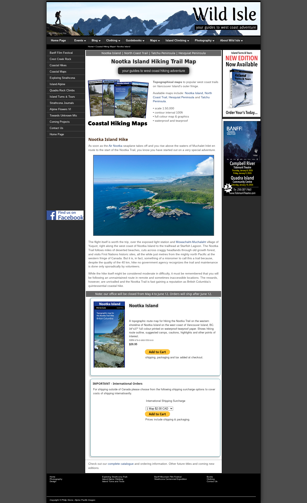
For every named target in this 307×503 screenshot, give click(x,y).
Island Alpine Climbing (112, 479)
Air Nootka (115, 145)
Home (52, 477)
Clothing (211, 479)
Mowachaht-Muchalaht (191, 242)
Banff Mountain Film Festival (167, 477)
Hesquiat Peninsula (192, 53)
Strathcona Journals (62, 103)
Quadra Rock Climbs (62, 90)
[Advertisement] (66, 192)
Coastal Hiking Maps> (105, 46)
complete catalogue (121, 463)
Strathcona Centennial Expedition (170, 479)
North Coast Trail (136, 53)
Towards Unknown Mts (63, 115)
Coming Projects (60, 121)
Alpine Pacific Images (85, 500)
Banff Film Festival (61, 52)
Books (210, 477)
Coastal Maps (58, 71)
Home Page (57, 134)
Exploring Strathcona (62, 77)
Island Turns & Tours (62, 96)
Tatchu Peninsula (163, 53)
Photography (56, 479)
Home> (91, 46)
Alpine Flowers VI (60, 109)
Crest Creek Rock (60, 59)
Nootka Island (111, 53)
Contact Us (56, 128)
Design (53, 481)
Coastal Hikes (58, 65)
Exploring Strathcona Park (114, 477)
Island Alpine (57, 84)
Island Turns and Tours (113, 481)
